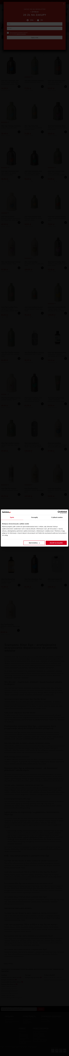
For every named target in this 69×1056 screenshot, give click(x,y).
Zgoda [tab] (12, 517)
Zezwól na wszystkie (56, 543)
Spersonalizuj (33, 543)
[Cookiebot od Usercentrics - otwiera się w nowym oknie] (59, 512)
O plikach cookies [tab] (57, 517)
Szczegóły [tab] (34, 517)
